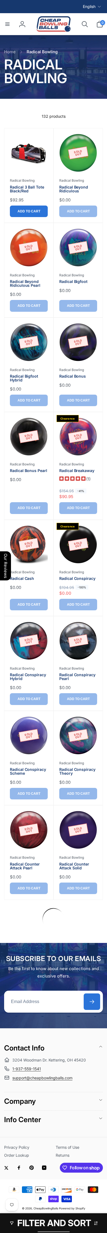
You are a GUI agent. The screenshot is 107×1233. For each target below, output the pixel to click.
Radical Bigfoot (73, 281)
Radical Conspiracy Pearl (77, 677)
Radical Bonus (72, 376)
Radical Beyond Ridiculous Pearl (25, 283)
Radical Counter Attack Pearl (25, 866)
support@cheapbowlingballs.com (42, 1077)
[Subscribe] (92, 1001)
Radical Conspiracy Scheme (28, 771)
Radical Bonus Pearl (28, 471)
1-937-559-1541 (26, 1068)
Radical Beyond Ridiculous (73, 189)
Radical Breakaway (76, 471)
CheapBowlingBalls (45, 1208)
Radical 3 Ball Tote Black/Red (27, 189)
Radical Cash (22, 578)
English (89, 6)
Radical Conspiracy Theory (77, 771)
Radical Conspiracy (77, 578)
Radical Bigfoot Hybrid (24, 378)
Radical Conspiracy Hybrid (28, 677)
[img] (72, 479)
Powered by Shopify (72, 1208)
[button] (7, 24)
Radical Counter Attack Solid (74, 866)
